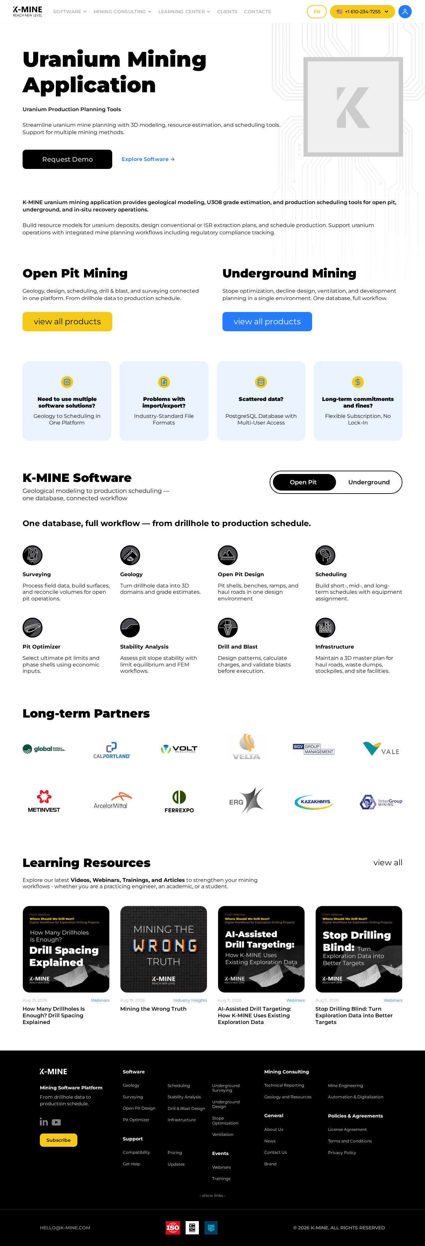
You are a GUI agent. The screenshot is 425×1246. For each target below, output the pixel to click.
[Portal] (405, 11)
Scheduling (179, 1085)
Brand (270, 1164)
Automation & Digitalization (355, 1097)
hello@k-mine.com (65, 1228)
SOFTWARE (67, 12)
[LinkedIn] (44, 1122)
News (270, 1141)
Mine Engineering (345, 1085)
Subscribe (58, 1140)
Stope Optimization (225, 1121)
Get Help (131, 1164)
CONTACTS (257, 12)
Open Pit (303, 482)
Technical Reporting (284, 1085)
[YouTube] (56, 1122)
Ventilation (222, 1134)
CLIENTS (227, 12)
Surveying (133, 1097)
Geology (131, 1085)
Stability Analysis (184, 1097)
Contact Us (275, 1152)
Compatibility (136, 1152)
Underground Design (226, 1104)
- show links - (213, 1195)
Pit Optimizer (136, 1120)
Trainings (221, 1178)
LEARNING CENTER (181, 12)
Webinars (221, 1167)
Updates (176, 1164)
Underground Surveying (226, 1088)
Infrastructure (182, 1120)
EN (316, 12)
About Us (273, 1129)
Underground (369, 482)
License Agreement (347, 1129)
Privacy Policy (342, 1152)
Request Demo (67, 159)
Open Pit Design (139, 1108)
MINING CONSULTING (120, 12)
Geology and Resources (287, 1097)
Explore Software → (148, 159)
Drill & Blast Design (186, 1108)
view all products (67, 321)
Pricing (175, 1152)
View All (388, 862)
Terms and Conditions (350, 1141)
